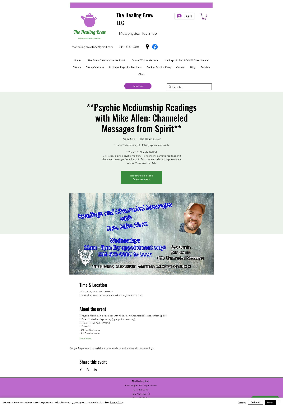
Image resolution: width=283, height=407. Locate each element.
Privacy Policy (116, 402)
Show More (85, 338)
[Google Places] (147, 47)
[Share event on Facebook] (80, 369)
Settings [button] (242, 402)
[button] (204, 16)
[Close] (279, 402)
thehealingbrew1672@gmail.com (92, 47)
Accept (270, 402)
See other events (141, 179)
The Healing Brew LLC (134, 19)
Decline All (255, 402)
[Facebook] (155, 47)
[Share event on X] (88, 369)
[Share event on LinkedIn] (95, 369)
